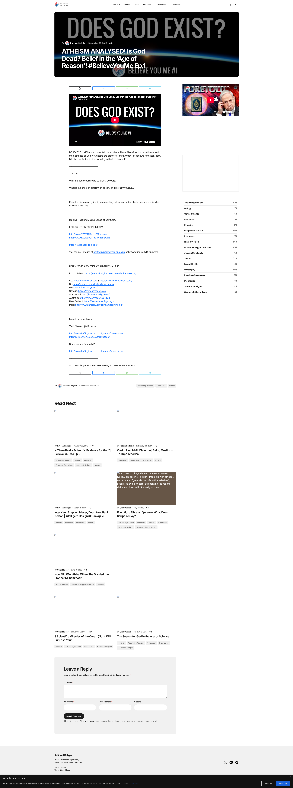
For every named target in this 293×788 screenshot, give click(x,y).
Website (137, 702)
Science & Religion (125, 527)
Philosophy (161, 386)
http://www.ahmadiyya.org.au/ (94, 298)
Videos (172, 386)
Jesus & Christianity (193, 253)
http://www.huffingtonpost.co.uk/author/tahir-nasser (96, 333)
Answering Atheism (145, 386)
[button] (231, 4)
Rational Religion (63, 755)
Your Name (69, 702)
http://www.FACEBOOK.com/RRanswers (89, 237)
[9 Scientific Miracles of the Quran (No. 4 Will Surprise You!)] (83, 612)
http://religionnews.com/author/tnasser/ (89, 337)
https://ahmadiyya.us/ (86, 287)
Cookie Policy (134, 783)
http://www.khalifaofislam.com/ (116, 280)
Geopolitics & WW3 (193, 230)
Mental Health (191, 264)
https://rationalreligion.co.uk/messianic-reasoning (110, 273)
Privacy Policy (60, 767)
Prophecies (162, 522)
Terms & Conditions (62, 770)
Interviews (122, 460)
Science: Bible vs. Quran (146, 527)
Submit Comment (73, 716)
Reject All (268, 783)
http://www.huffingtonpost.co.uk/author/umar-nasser (96, 351)
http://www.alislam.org (85, 280)
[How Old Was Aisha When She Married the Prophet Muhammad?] (83, 550)
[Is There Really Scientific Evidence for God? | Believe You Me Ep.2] (83, 426)
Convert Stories (191, 214)
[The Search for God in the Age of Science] (146, 612)
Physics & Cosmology (64, 465)
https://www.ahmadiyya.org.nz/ (100, 301)
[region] (146, 781)
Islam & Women (62, 584)
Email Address (105, 702)
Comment (68, 682)
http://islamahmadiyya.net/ (95, 294)
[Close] (290, 776)
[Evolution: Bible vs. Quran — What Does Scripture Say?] (146, 488)
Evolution (141, 522)
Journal (151, 522)
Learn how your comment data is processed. (132, 721)
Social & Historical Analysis (141, 460)
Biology (78, 460)
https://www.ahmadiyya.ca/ (92, 291)
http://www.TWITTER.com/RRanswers (88, 234)
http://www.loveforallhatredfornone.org (93, 284)
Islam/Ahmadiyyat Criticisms (82, 584)
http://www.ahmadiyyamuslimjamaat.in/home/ (98, 304)
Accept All (283, 783)
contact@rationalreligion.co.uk (109, 252)
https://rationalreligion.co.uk (83, 244)
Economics (189, 219)
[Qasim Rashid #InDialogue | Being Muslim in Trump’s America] (146, 426)
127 (90, 632)
